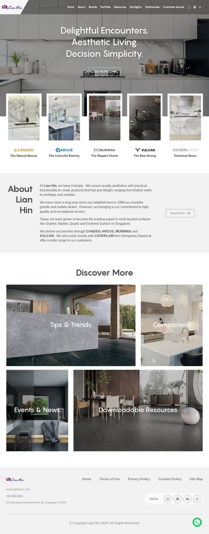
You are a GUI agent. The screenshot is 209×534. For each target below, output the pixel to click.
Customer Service (173, 7)
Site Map (196, 479)
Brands (93, 7)
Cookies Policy (169, 479)
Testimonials (152, 7)
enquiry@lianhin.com (18, 489)
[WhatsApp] (197, 522)
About (82, 7)
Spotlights (136, 7)
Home (70, 7)
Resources (120, 7)
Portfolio (105, 7)
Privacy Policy (139, 479)
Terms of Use (109, 479)
